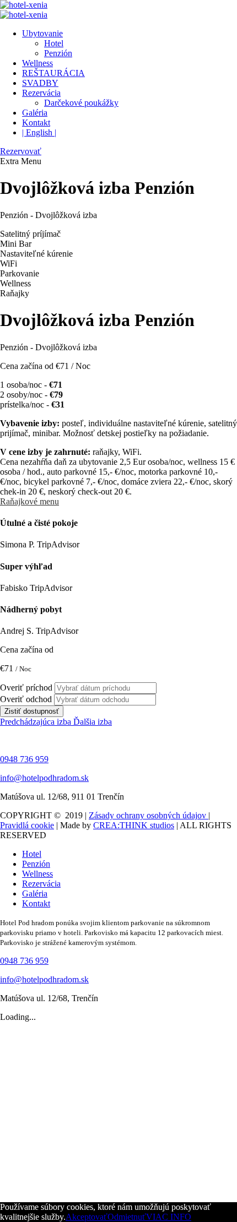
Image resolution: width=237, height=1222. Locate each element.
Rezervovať (20, 151)
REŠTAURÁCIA (53, 73)
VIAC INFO (168, 1216)
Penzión (58, 53)
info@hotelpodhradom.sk (44, 778)
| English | (39, 132)
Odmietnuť (126, 1216)
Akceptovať (86, 1216)
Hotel (53, 43)
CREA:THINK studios (133, 825)
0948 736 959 (24, 759)
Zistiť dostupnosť (31, 711)
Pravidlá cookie (27, 825)
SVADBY (40, 83)
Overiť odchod (26, 699)
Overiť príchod (26, 687)
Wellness (37, 63)
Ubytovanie (42, 33)
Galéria (34, 112)
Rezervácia (41, 92)
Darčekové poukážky (81, 102)
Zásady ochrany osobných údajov (148, 815)
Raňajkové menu (29, 501)
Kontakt (36, 122)
